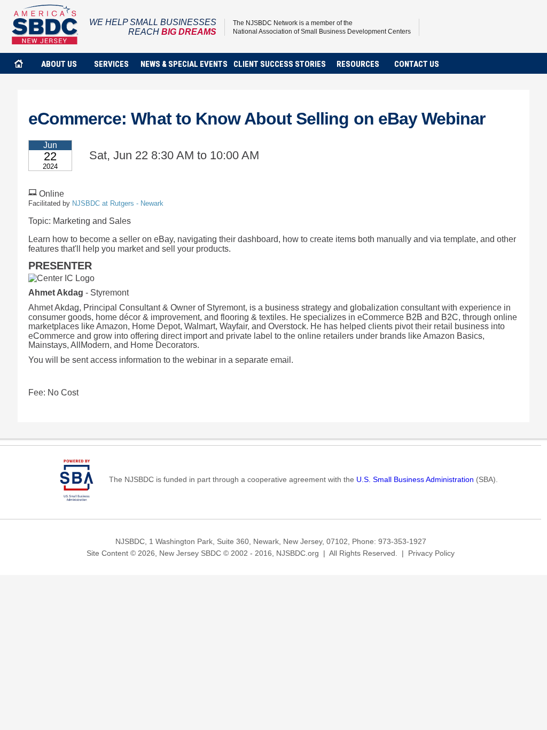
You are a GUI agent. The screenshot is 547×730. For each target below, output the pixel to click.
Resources (358, 64)
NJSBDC (45, 24)
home (18, 63)
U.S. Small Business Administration (415, 479)
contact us (416, 64)
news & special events (184, 64)
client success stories (279, 64)
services (111, 64)
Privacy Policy (431, 553)
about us (59, 64)
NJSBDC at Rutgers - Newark (117, 203)
